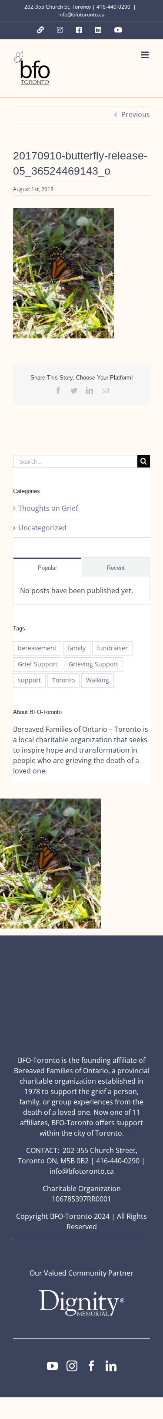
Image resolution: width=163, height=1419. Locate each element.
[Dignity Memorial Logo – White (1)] (81, 1292)
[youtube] (52, 1366)
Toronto (63, 680)
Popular (47, 568)
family (77, 648)
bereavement (37, 648)
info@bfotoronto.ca (81, 14)
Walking (97, 680)
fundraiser (112, 648)
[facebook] (91, 1366)
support (29, 680)
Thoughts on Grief (48, 508)
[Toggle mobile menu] (145, 54)
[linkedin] (111, 1366)
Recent (116, 568)
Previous (135, 114)
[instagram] (72, 1366)
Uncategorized (42, 528)
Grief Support (37, 664)
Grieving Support (93, 664)
